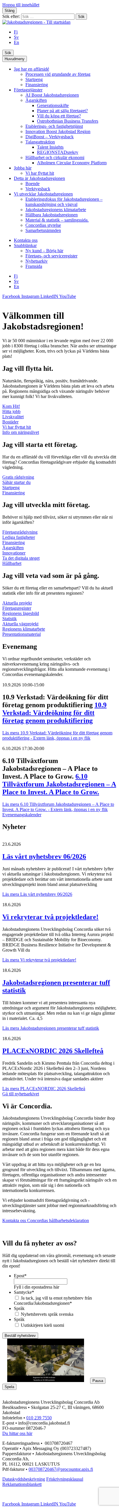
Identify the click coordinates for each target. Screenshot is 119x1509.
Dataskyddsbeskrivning (23, 1479)
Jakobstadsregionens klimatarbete (55, 209)
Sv (16, 37)
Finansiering (36, 84)
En (16, 42)
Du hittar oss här (17, 1433)
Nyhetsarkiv (36, 261)
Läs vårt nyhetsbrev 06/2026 (44, 856)
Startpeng (34, 79)
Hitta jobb (11, 411)
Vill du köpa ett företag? (59, 115)
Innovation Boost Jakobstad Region (57, 131)
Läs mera (57, 735)
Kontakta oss (26, 240)
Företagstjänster (28, 89)
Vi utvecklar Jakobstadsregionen (43, 193)
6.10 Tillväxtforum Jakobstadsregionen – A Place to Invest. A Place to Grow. (59, 784)
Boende (32, 183)
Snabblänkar (25, 245)
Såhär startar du (16, 482)
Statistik (9, 618)
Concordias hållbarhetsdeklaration (58, 1220)
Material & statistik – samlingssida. (57, 220)
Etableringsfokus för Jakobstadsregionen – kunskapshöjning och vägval (64, 202)
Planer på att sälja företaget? (62, 110)
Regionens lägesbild (20, 613)
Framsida (33, 266)
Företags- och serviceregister (51, 255)
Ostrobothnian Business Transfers (67, 121)
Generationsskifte (53, 105)
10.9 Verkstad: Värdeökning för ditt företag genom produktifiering (54, 712)
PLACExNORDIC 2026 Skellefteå (52, 1051)
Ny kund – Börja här (44, 250)
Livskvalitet (13, 416)
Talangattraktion (40, 141)
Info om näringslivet (20, 432)
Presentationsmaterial (21, 634)
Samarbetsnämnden (43, 230)
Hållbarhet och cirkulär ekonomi (54, 157)
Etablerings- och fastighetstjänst (54, 126)
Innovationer (13, 552)
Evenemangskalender (21, 814)
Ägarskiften (36, 100)
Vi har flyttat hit (39, 173)
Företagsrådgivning (20, 532)
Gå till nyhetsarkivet (20, 1093)
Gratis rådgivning (18, 477)
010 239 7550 (39, 1417)
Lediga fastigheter (18, 537)
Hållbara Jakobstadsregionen (51, 214)
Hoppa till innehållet (20, 4)
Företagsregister (16, 608)
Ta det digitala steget (21, 558)
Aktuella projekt (17, 602)
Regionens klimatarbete (23, 629)
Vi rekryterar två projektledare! (50, 917)
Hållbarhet (11, 563)
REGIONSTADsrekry (57, 152)
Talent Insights (50, 147)
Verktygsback (37, 188)
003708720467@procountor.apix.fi (61, 1469)
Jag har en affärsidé (31, 69)
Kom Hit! (11, 406)
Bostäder (10, 421)
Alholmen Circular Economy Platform (72, 162)
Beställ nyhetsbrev (20, 1335)
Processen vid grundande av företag (57, 74)
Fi (16, 32)
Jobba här (22, 167)
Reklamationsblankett (22, 1484)
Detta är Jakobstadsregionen (39, 178)
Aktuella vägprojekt (20, 623)
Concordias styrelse (43, 225)
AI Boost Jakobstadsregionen (52, 95)
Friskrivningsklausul (64, 1479)
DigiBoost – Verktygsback (49, 136)
